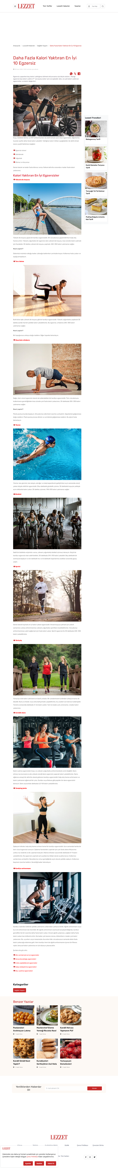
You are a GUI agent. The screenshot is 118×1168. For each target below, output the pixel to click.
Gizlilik (67, 1145)
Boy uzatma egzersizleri (24, 971)
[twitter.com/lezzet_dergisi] (95, 1157)
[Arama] (103, 6)
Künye (20, 1145)
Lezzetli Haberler (63, 6)
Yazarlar (77, 6)
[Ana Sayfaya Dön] (59, 1137)
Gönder (94, 1088)
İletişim (35, 1145)
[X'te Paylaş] (75, 74)
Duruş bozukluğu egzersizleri (25, 959)
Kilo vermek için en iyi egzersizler (27, 955)
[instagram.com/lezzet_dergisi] (90, 1157)
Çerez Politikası (82, 1145)
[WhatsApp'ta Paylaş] (71, 74)
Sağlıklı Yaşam (42, 46)
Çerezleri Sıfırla (98, 1145)
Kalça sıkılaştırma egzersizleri (26, 967)
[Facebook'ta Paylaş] (79, 74)
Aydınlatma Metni (51, 1145)
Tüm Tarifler (47, 6)
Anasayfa (16, 46)
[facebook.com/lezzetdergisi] (86, 1157)
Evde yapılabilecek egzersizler (26, 963)
